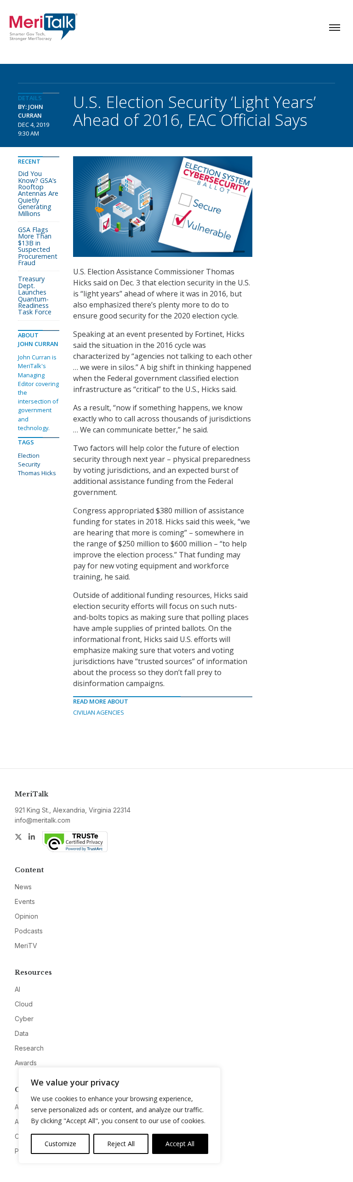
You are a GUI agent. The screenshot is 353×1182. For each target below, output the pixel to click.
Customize (60, 1143)
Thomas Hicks (37, 473)
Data (21, 1033)
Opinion (26, 916)
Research (29, 1048)
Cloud (24, 1004)
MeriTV (26, 945)
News (23, 887)
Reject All (121, 1143)
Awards (26, 1063)
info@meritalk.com (42, 820)
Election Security (29, 459)
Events (25, 901)
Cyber (24, 1019)
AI (17, 989)
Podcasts (29, 931)
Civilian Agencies (98, 712)
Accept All (179, 1143)
